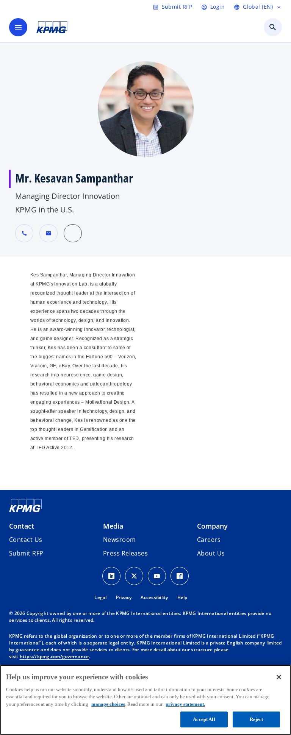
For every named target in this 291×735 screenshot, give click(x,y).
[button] (48, 233)
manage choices (108, 704)
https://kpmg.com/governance (54, 656)
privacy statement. (185, 704)
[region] (145, 700)
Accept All (204, 719)
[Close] (279, 677)
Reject (256, 719)
